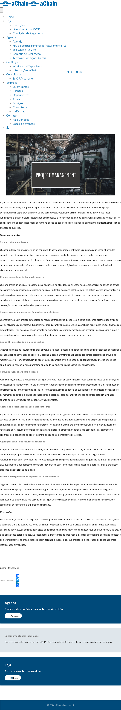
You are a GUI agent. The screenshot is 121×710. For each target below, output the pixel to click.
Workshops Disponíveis (27, 66)
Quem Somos (21, 86)
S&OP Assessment (24, 78)
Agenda (11, 37)
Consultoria (13, 74)
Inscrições (19, 25)
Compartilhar (7, 581)
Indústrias (19, 111)
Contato (11, 115)
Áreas (16, 99)
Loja (9, 21)
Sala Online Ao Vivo (24, 49)
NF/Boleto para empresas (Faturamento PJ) (39, 45)
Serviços (18, 103)
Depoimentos (21, 95)
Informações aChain (25, 70)
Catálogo (11, 62)
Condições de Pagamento (28, 33)
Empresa (11, 82)
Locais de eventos (24, 123)
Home (10, 17)
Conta (7, 128)
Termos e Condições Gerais (29, 58)
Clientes (18, 91)
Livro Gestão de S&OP (26, 29)
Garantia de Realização (27, 54)
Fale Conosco (21, 119)
